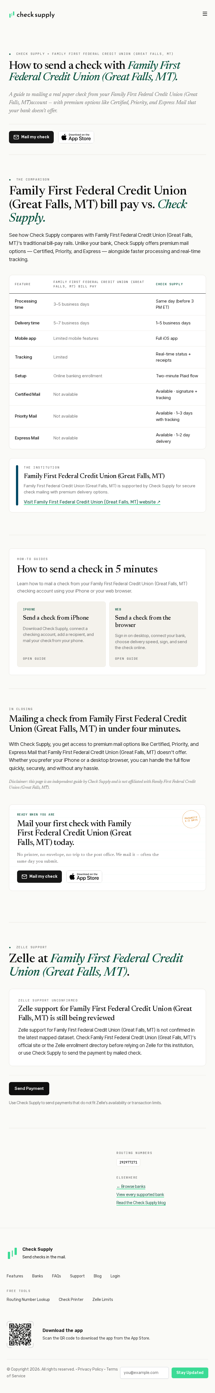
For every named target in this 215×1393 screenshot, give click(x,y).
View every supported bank (140, 1194)
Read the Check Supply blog (141, 1202)
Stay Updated (190, 1372)
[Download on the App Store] (76, 137)
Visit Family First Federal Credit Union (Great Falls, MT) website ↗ (92, 502)
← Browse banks (130, 1186)
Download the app (63, 1330)
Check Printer (71, 1299)
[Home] (32, 14)
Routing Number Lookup (28, 1299)
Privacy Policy (90, 1369)
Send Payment (29, 1088)
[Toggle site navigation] (205, 13)
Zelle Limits (102, 1299)
